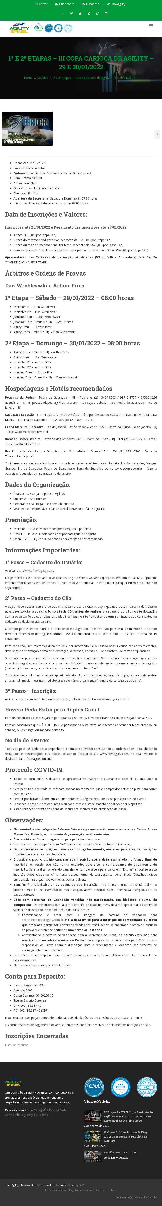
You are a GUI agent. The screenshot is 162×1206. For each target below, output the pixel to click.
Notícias (42, 78)
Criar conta (66, 4)
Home (28, 78)
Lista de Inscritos (16, 1045)
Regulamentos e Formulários (86, 1190)
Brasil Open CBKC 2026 (120, 1152)
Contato (111, 1190)
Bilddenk (42, 1115)
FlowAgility (117, 4)
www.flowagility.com (39, 570)
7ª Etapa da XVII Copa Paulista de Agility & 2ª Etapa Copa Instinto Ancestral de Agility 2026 (128, 1116)
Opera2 (79, 1185)
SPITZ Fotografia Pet (39, 1110)
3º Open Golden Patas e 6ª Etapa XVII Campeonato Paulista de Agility (126, 1136)
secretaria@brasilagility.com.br (42, 920)
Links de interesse (55, 1190)
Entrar (42, 4)
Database (92, 4)
